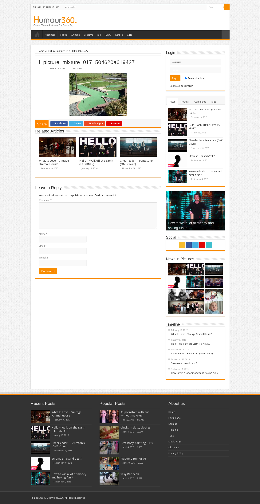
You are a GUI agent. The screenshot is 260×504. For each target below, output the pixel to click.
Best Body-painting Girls (136, 443)
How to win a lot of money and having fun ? (69, 475)
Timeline (173, 429)
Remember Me (195, 78)
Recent (172, 101)
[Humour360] (55, 21)
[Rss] (189, 7)
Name (43, 234)
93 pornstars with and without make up (134, 413)
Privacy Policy (175, 453)
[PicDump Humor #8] (109, 463)
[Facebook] (193, 7)
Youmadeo (70, 7)
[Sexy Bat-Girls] (109, 478)
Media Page (174, 441)
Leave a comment (57, 68)
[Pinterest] (200, 7)
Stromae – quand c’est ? (202, 156)
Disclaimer (174, 447)
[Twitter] (196, 7)
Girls (129, 34)
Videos (63, 34)
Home (37, 34)
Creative (88, 34)
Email (43, 245)
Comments (200, 101)
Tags (213, 101)
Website (43, 257)
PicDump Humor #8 (133, 458)
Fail (99, 34)
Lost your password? (181, 85)
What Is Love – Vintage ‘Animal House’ (54, 162)
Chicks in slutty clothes (135, 427)
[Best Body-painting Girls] (109, 447)
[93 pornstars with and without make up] (109, 416)
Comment (45, 200)
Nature (119, 34)
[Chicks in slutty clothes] (109, 432)
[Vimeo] (204, 7)
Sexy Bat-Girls (129, 474)
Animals (75, 34)
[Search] (227, 7)
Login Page (174, 418)
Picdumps (50, 34)
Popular (185, 101)
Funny (108, 34)
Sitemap (172, 423)
